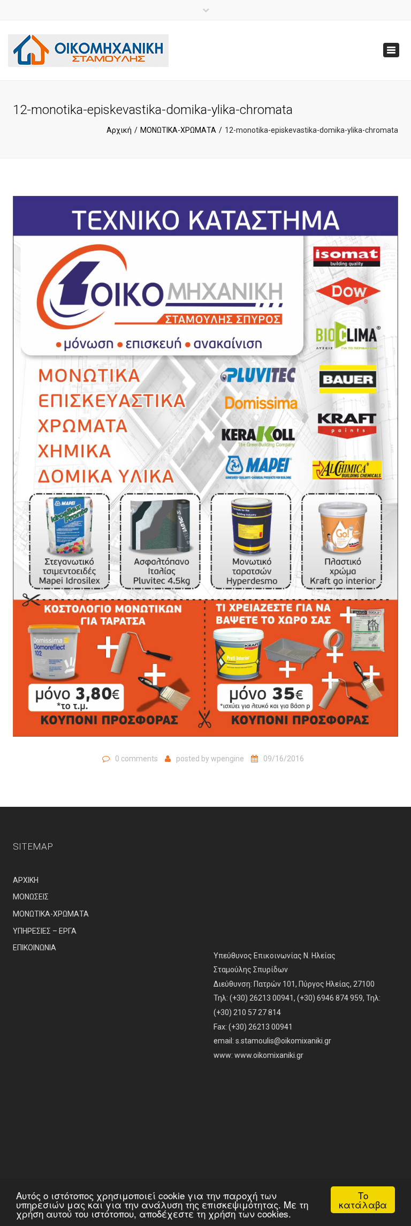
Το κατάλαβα (363, 1200)
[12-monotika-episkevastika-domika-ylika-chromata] (205, 471)
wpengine (227, 758)
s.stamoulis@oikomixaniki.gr (283, 1040)
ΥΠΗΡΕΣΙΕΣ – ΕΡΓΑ (45, 931)
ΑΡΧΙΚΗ (26, 880)
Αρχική (119, 130)
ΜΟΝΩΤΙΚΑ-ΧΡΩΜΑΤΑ (178, 130)
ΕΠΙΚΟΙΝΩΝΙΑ (34, 947)
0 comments (136, 758)
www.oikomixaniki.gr (268, 1055)
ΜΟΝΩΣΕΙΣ (31, 896)
